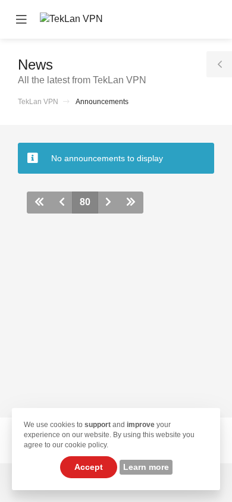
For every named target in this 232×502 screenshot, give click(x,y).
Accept (88, 467)
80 (85, 202)
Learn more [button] (146, 467)
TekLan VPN (38, 102)
